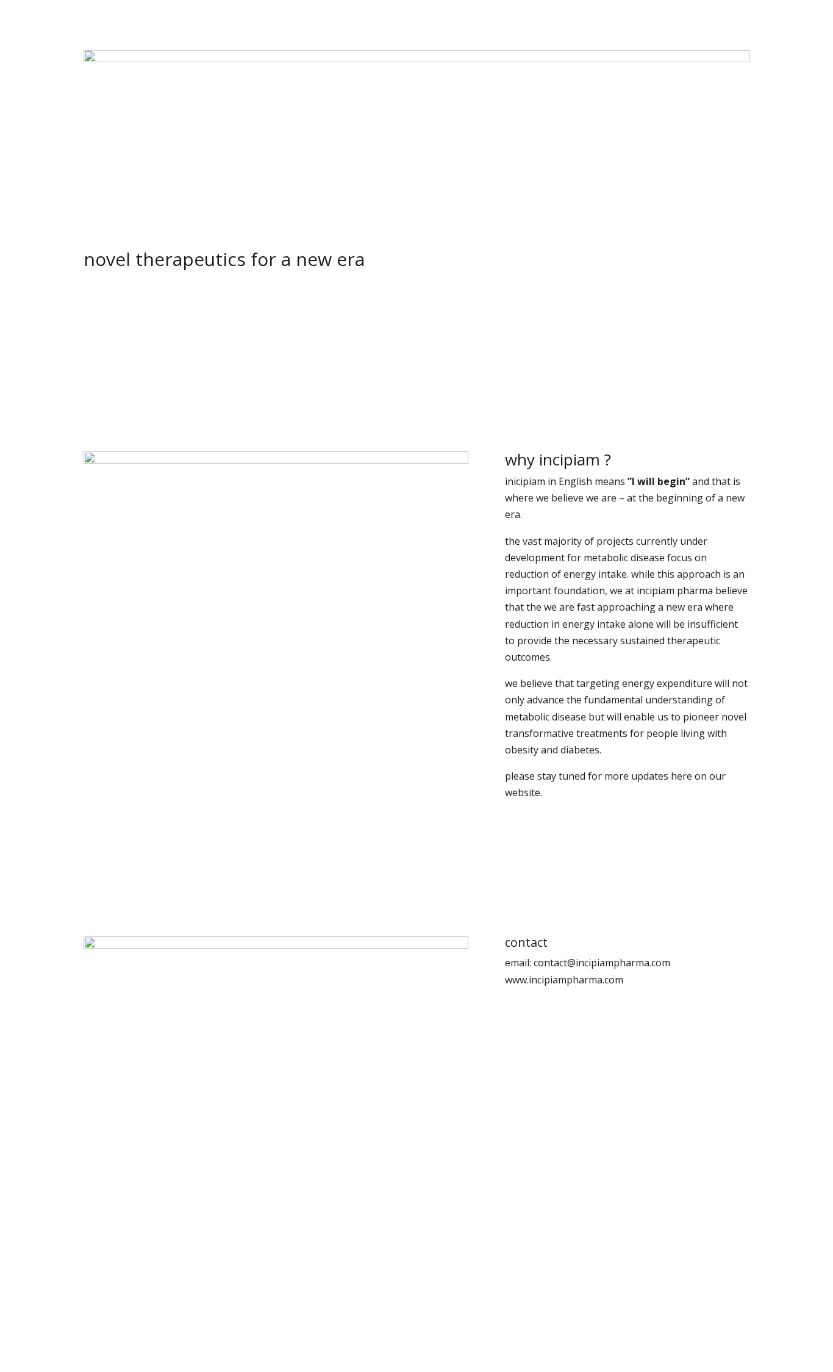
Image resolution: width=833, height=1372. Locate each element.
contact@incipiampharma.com (602, 962)
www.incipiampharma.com (564, 979)
